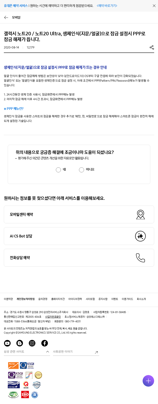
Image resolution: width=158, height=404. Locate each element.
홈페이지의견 (58, 299)
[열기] (148, 381)
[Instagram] (32, 344)
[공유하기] (152, 47)
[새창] (13, 365)
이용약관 (8, 299)
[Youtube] (7, 344)
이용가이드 (127, 299)
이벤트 (114, 299)
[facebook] (44, 344)
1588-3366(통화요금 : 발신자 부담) (32, 321)
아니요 (90, 169)
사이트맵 (90, 299)
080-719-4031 (73, 321)
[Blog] (19, 344)
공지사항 (102, 299)
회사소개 (141, 299)
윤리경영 (42, 299)
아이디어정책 (75, 299)
